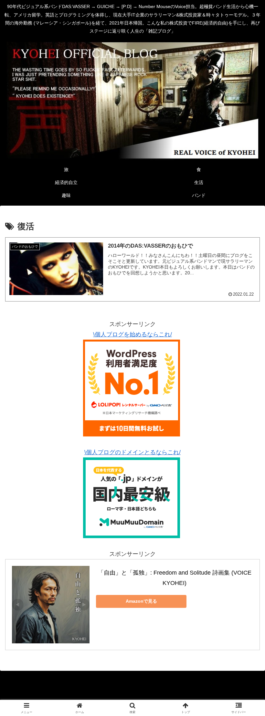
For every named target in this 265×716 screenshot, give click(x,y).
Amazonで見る (141, 601)
